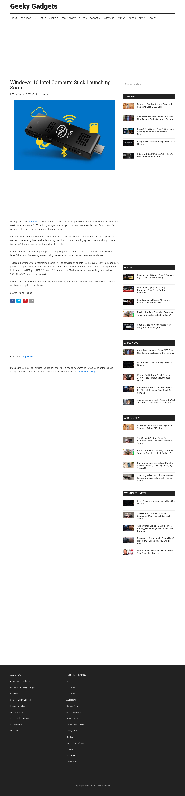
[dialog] (92, 398)
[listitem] (92, 390)
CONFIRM (72, 440)
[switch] (128, 397)
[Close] (142, 351)
